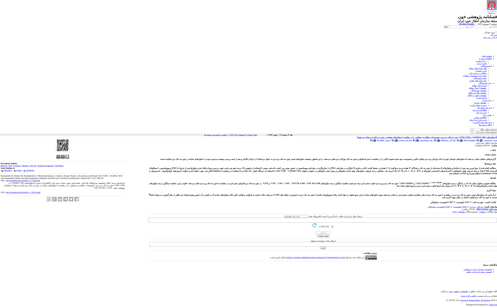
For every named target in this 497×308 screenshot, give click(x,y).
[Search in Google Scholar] (481, 141)
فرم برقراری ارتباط (478, 120)
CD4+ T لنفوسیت (461, 207)
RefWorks (59, 166)
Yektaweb (493, 305)
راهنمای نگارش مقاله (477, 93)
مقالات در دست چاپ (478, 73)
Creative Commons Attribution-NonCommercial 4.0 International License (315, 257)
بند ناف (480, 207)
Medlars (25, 166)
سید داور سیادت (405, 140)
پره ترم (473, 207)
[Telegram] (65, 199)
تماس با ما (487, 115)
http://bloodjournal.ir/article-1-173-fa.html (23, 180)
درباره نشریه (481, 61)
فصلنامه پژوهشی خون (458, 291)
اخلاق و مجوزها (485, 125)
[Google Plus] (54, 199)
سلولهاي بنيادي (458, 212)
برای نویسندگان (485, 83)
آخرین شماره (481, 71)
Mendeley (8, 170)
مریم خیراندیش (490, 140)
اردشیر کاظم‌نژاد (384, 140)
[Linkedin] (60, 199)
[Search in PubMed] (478, 141)
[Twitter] (71, 199)
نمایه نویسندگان (480, 78)
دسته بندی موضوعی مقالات (475, 76)
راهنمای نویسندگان (479, 90)
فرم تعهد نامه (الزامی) (482, 122)
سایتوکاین (431, 207)
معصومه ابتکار (469, 140)
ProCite (33, 166)
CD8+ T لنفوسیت (444, 207)
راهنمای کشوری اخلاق (477, 95)
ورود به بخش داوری (478, 105)
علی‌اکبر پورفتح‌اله (448, 140)
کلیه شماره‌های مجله (478, 68)
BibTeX (4, 166)
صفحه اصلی (486, 56)
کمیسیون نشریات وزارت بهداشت (477, 269)
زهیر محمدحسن (426, 140)
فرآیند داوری (481, 98)
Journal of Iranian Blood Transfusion (475, 300)
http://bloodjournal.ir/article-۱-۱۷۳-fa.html (23, 192)
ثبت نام (494, 35)
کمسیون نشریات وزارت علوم (479, 272)
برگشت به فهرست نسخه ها (216, 135)
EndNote (17, 166)
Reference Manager (46, 166)
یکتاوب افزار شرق (468, 296)
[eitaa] (49, 199)
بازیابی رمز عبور (490, 37)
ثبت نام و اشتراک (484, 108)
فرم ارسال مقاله (479, 85)
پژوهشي (482, 212)
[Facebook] (76, 199)
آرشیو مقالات (486, 66)
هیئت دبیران (481, 63)
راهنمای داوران (480, 103)
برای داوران (487, 100)
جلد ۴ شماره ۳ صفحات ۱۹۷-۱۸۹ (243, 135)
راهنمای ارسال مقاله (478, 88)
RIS (10, 166)
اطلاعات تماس (480, 117)
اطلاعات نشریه (485, 58)
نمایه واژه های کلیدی (478, 81)
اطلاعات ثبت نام (480, 110)
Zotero (19, 170)
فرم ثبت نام (481, 113)
